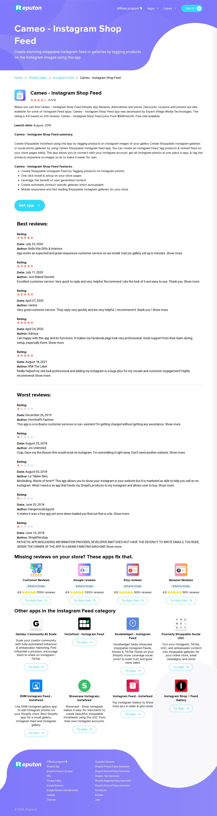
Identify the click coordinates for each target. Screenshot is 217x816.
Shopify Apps (38, 77)
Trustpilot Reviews (105, 761)
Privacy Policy (54, 780)
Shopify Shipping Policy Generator (113, 780)
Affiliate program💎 (130, 8)
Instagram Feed (63, 77)
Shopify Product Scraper (60, 771)
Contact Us (101, 790)
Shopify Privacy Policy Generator (112, 766)
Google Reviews (55, 785)
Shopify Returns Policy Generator (112, 785)
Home (18, 77)
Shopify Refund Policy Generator (112, 771)
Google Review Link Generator (62, 790)
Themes (51, 799)
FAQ (49, 776)
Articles (99, 795)
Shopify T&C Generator (107, 776)
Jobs (97, 799)
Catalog (51, 795)
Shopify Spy (53, 766)
